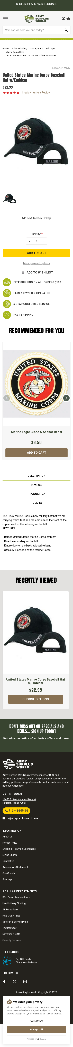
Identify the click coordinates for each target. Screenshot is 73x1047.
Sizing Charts (10, 855)
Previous (7, 398)
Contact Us (8, 861)
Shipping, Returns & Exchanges (19, 848)
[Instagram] (25, 981)
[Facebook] (4, 981)
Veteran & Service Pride (15, 921)
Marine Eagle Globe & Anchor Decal (36, 432)
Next (66, 398)
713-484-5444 (18, 810)
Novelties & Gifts (11, 934)
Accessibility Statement (15, 867)
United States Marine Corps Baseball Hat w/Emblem (35, 681)
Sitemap (7, 879)
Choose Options (35, 699)
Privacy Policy (10, 842)
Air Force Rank (10, 909)
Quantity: (36, 234)
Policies (36, 502)
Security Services (12, 940)
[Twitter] (14, 981)
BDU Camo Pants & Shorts (17, 897)
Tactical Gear (9, 928)
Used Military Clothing (14, 903)
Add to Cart (36, 452)
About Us (7, 836)
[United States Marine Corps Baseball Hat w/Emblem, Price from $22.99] (36, 632)
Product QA (36, 493)
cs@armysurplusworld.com (22, 818)
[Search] (66, 30)
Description (36, 475)
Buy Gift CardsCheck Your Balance (26, 961)
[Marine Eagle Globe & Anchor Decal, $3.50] (36, 383)
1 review (26, 92)
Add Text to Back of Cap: (36, 218)
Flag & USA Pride (11, 915)
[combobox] (36, 30)
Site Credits (9, 873)
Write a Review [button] (41, 92)
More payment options (36, 263)
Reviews (36, 485)
